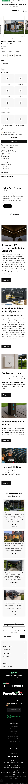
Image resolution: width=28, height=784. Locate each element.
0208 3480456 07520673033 (15, 703)
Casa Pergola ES (14, 771)
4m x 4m (18, 55)
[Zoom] (22, 35)
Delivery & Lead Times (14, 741)
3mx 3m (4, 55)
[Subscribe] (22, 636)
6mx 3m (18, 51)
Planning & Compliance (14, 738)
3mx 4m (11, 55)
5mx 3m (4, 51)
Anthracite (5, 63)
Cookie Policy (14, 731)
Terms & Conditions (14, 726)
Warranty (14, 733)
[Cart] (23, 11)
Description (4, 172)
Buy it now (14, 141)
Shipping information (7, 176)
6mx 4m (11, 51)
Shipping (9, 134)
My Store (3, 46)
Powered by (8, 776)
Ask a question (5, 180)
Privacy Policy (14, 728)
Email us (13, 705)
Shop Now (8, 206)
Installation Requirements (14, 736)
